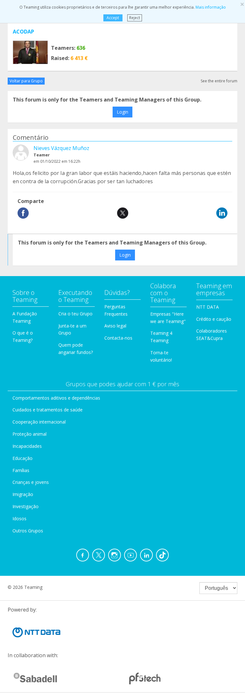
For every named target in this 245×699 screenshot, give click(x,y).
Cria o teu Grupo (75, 314)
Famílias (20, 470)
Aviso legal (115, 326)
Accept (113, 17)
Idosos (19, 518)
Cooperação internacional (39, 422)
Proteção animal (29, 434)
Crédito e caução (213, 319)
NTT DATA (207, 307)
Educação (22, 458)
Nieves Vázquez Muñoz (61, 148)
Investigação (25, 506)
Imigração (22, 494)
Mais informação (211, 7)
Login (122, 112)
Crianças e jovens (30, 482)
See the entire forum (219, 81)
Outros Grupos (27, 531)
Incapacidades (27, 446)
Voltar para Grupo (26, 81)
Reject (134, 17)
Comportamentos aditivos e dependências (56, 398)
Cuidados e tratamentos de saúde (47, 410)
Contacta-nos (118, 338)
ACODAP (23, 31)
